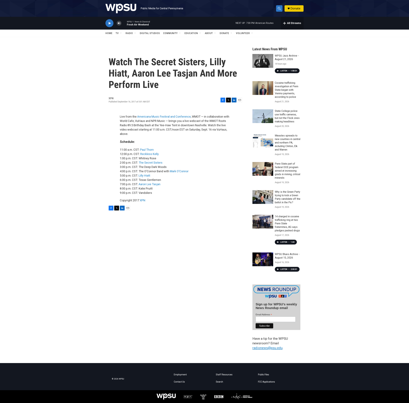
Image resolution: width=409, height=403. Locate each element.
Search (219, 382)
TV (117, 33)
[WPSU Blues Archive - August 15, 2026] (262, 259)
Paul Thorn (147, 149)
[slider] (124, 23)
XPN (142, 200)
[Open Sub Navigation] (121, 33)
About (209, 33)
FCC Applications (266, 382)
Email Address (264, 314)
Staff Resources (224, 374)
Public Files (263, 374)
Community (170, 33)
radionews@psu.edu (267, 348)
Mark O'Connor (179, 171)
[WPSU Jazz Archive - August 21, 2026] (262, 61)
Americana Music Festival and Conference (164, 116)
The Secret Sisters (150, 162)
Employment (180, 374)
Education (191, 33)
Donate (295, 8)
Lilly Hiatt (144, 175)
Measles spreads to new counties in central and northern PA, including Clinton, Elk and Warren (287, 142)
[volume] (119, 23)
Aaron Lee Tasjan (149, 184)
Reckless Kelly (149, 154)
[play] (109, 23)
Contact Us (179, 382)
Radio (129, 33)
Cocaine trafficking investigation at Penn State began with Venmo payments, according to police (286, 89)
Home (108, 33)
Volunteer (243, 33)
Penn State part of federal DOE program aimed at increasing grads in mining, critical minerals (287, 170)
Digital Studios (150, 33)
